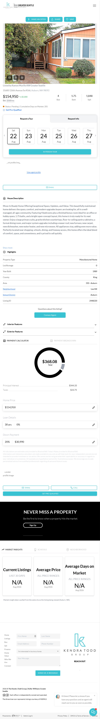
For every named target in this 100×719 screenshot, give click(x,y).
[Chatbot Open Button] (93, 712)
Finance (7, 649)
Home (6, 635)
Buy (5, 642)
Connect (7, 666)
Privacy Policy (62, 716)
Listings (7, 639)
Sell (5, 646)
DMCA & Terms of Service (79, 716)
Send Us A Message (48, 673)
